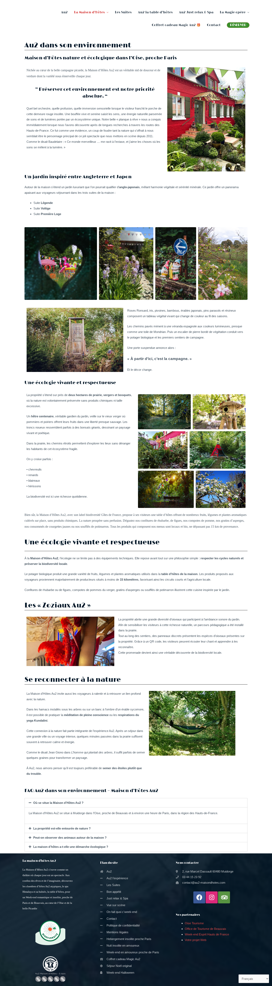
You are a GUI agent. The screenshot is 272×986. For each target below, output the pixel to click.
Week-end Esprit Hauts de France (207, 934)
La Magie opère (233, 12)
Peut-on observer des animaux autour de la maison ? (70, 837)
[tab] (136, 802)
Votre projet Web (195, 940)
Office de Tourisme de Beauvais (205, 928)
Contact (214, 25)
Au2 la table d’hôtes (155, 12)
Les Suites (123, 12)
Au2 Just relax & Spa (196, 12)
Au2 (64, 12)
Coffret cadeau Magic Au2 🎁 (176, 25)
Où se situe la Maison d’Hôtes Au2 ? (58, 802)
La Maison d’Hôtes (89, 12)
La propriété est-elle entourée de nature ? (62, 828)
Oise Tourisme (194, 923)
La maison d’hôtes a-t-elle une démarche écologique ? (70, 846)
